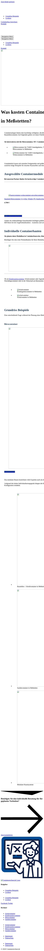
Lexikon (8, 18)
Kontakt (3, 24)
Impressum (8, 936)
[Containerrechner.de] (20, 12)
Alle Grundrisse (9, 472)
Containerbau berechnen (9, 22)
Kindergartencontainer (16, 279)
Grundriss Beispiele (12, 16)
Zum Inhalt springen (8, 2)
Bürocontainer (10, 917)
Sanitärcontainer (10, 919)
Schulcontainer (10, 914)
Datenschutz (9, 938)
